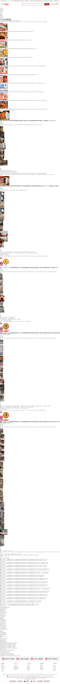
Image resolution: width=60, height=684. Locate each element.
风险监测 (39, 674)
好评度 (3, 122)
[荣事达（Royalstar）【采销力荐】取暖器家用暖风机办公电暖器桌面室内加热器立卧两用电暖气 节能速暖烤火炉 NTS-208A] (4, 70)
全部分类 (1, 8)
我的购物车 (55, 4)
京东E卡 (54, 668)
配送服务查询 (16, 667)
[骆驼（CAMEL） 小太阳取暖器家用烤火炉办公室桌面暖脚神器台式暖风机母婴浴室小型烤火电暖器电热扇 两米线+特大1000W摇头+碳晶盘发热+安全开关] (24, 562)
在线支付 (28, 666)
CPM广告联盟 (10, 655)
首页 (0, 18)
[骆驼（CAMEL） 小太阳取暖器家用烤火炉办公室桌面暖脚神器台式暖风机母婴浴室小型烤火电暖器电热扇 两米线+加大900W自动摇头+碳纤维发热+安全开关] (25, 568)
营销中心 (22, 674)
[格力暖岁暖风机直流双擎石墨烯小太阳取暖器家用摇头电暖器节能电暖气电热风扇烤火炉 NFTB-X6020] (4, 35)
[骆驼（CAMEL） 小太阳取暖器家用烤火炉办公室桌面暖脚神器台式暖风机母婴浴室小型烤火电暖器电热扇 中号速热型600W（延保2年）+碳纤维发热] (23, 565)
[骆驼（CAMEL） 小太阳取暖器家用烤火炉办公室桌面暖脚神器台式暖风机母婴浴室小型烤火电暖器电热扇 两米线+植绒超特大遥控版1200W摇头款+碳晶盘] (24, 591)
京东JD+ (54, 670)
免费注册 (18, 0)
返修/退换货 (42, 668)
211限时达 (15, 666)
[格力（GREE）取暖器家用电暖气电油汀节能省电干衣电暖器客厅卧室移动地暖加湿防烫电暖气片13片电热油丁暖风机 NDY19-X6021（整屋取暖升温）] (4, 96)
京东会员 (31, 0)
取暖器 (3, 18)
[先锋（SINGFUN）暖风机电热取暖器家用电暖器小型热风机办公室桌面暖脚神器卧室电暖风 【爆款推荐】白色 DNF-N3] (4, 115)
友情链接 (29, 674)
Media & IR (55, 674)
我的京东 (26, 0)
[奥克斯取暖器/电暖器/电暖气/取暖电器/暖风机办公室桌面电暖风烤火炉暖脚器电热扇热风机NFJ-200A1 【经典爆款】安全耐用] (4, 180)
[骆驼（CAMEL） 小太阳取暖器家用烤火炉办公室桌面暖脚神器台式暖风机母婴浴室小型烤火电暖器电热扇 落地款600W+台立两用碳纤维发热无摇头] (23, 597)
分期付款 (28, 667)
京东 (9, 4)
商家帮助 (18, 674)
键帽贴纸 (1, 15)
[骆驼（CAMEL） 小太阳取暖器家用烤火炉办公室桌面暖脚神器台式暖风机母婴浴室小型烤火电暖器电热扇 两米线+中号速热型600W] (21, 600)
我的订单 (22, 0)
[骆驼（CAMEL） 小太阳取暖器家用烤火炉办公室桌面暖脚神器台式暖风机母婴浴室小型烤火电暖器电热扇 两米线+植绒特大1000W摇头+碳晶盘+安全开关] (24, 581)
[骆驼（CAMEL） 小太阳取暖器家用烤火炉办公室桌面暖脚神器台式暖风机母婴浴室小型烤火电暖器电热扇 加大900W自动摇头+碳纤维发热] (22, 575)
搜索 (47, 4)
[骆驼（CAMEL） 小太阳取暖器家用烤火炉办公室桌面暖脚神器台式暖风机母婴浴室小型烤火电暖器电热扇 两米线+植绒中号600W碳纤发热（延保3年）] (24, 559)
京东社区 (36, 674)
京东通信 (54, 669)
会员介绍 (2, 666)
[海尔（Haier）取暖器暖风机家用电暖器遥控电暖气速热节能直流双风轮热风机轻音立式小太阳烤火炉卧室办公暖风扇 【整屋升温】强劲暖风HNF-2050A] (4, 104)
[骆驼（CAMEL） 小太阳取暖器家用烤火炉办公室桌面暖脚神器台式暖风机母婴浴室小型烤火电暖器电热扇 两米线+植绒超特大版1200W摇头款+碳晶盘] (4, 327)
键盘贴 (1, 14)
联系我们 (7, 674)
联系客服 (2, 670)
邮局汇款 (28, 668)
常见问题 (2, 668)
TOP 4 (1, 411)
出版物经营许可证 (23, 677)
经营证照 (43, 678)
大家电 (2, 669)
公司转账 (28, 669)
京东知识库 (2, 9)
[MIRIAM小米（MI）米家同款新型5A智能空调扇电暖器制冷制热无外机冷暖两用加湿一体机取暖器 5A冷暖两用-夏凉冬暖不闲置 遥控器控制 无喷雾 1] (4, 61)
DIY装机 (54, 666)
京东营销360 (2, 655)
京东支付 (31, 679)
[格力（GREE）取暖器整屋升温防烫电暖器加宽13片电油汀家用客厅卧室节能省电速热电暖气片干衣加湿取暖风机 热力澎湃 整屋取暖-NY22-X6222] (4, 78)
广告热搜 (18, 655)
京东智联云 (6, 655)
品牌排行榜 (2, 10)
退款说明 (41, 667)
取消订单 (41, 669)
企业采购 (35, 0)
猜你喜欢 (1, 22)
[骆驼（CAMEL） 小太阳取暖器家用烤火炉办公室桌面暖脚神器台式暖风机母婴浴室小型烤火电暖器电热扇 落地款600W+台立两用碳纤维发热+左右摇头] (24, 578)
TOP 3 (1, 322)
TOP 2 (1, 257)
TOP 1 (1, 175)
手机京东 (40, 0)
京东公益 (47, 674)
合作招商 (14, 674)
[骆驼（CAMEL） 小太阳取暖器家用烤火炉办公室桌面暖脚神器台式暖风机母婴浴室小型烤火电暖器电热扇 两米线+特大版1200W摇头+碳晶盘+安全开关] (4, 416)
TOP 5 (1, 557)
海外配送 (15, 669)
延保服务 (54, 667)
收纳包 (1, 13)
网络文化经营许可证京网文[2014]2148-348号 (34, 677)
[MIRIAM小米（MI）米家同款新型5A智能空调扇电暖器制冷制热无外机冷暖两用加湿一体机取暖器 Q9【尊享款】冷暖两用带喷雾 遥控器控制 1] (4, 87)
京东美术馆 (2, 16)
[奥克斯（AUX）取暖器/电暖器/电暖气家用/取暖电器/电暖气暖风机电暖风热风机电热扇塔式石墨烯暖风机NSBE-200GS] (4, 44)
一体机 (1, 12)
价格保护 (41, 666)
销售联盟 (32, 674)
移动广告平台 (14, 655)
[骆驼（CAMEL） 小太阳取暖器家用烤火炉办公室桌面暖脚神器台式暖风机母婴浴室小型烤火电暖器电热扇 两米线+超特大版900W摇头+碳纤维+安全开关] (24, 584)
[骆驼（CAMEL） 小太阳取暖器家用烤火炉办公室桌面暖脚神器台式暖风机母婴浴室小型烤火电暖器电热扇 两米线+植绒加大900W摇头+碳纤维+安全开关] (24, 594)
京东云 (34, 679)
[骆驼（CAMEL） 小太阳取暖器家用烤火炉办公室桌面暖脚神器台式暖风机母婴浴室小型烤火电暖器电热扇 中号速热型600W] (4, 262)
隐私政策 (43, 674)
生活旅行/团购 (3, 667)
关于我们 (4, 674)
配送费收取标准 (16, 668)
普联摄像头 (2, 11)
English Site (51, 674)
